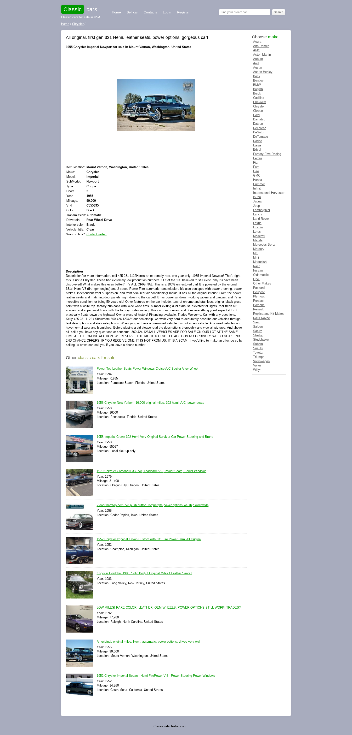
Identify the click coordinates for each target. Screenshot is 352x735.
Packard (259, 288)
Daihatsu (259, 119)
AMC (256, 50)
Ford (256, 167)
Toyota (257, 352)
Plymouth (259, 296)
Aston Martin (262, 54)
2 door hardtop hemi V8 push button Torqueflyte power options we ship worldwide (153, 505)
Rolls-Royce (261, 318)
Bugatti (258, 89)
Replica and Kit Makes (268, 313)
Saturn (257, 331)
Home (116, 12)
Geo (256, 171)
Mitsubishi (260, 262)
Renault (258, 309)
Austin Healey (263, 72)
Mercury (258, 249)
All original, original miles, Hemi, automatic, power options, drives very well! (149, 641)
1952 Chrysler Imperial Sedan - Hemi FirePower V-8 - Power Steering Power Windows (156, 675)
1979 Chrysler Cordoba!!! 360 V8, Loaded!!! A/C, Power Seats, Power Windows (151, 471)
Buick (257, 93)
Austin (257, 67)
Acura (257, 41)
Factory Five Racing (267, 154)
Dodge (257, 141)
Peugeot (259, 292)
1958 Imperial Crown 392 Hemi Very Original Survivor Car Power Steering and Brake (155, 437)
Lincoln (258, 227)
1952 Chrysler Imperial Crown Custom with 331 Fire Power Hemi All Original (149, 539)
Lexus (257, 223)
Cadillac (258, 98)
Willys (257, 370)
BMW (257, 85)
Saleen (258, 326)
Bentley (258, 80)
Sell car (132, 12)
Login (167, 12)
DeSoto (258, 132)
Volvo (257, 365)
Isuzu (257, 197)
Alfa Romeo (261, 46)
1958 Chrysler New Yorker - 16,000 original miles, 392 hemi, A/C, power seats (150, 402)
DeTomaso (260, 136)
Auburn (258, 59)
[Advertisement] (153, 63)
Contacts (150, 12)
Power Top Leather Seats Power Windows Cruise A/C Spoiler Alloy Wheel (147, 368)
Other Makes (262, 283)
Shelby (258, 335)
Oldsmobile (261, 275)
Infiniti (257, 188)
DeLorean (259, 128)
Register (183, 12)
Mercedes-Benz (264, 244)
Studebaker (261, 339)
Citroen (258, 111)
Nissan (258, 270)
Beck (256, 76)
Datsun (258, 123)
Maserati (259, 236)
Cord (256, 115)
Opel (256, 279)
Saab (256, 322)
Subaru (258, 344)
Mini (256, 257)
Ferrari (257, 158)
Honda (257, 180)
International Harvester (268, 193)
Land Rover (261, 218)
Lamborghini (261, 210)
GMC (256, 175)
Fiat (255, 162)
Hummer (259, 184)
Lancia (257, 214)
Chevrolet (259, 102)
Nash (256, 266)
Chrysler (259, 106)
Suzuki (258, 348)
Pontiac (258, 300)
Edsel (257, 149)
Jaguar (257, 201)
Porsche (259, 305)
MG (255, 253)
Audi (256, 63)
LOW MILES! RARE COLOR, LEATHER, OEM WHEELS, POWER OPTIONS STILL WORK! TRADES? (169, 607)
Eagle (257, 145)
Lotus (257, 231)
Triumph (258, 357)
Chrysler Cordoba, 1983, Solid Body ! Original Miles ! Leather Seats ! (144, 573)
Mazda (257, 240)
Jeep (256, 205)
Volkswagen (261, 361)
